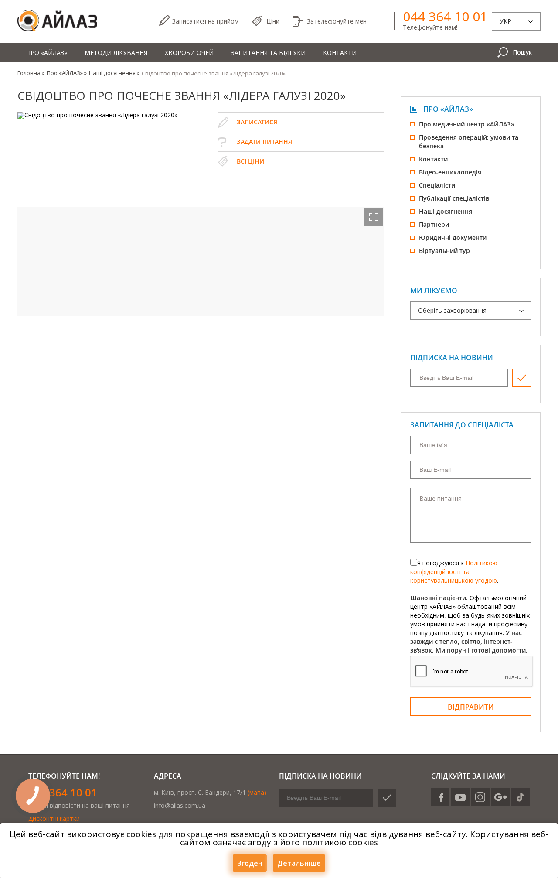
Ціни (272, 21)
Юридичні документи (453, 237)
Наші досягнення (445, 211)
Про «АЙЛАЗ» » (67, 73)
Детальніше (299, 863)
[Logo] (57, 21)
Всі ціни (250, 161)
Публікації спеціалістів (454, 198)
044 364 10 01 (445, 16)
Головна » (30, 73)
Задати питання (264, 141)
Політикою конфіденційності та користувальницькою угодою (453, 571)
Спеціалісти (437, 185)
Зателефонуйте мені (337, 21)
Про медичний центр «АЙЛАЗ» (466, 124)
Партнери (434, 224)
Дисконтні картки (54, 818)
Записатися (205, 21)
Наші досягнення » (114, 73)
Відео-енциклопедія (450, 172)
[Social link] (440, 797)
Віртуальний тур (444, 250)
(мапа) (257, 792)
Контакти (340, 52)
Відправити (471, 707)
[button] (373, 217)
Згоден (249, 863)
